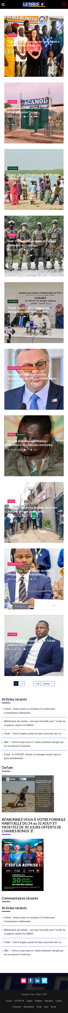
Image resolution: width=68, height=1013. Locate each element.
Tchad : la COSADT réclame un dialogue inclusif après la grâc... (28, 309)
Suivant (46, 683)
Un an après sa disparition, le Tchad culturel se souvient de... (31, 642)
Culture (12, 35)
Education (49, 1001)
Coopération (14, 368)
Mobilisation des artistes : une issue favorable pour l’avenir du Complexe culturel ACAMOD (34, 723)
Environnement (15, 564)
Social (38, 1007)
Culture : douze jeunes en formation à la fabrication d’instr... (33, 43)
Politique (12, 168)
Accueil (8, 1001)
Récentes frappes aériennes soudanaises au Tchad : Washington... (32, 376)
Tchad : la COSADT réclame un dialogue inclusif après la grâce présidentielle (32, 756)
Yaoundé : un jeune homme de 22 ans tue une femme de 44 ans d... (32, 509)
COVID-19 (19, 1001)
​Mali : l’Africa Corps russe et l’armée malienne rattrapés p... (31, 243)
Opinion (11, 235)
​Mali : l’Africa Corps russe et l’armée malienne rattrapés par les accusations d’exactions (34, 744)
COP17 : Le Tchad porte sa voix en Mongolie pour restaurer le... (30, 572)
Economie (17, 1007)
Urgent (29, 1001)
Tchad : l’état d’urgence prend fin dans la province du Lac (33, 733)
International (29, 368)
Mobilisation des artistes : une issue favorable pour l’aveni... (31, 110)
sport (46, 1007)
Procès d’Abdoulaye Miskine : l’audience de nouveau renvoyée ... (31, 443)
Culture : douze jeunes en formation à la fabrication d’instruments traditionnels (29, 711)
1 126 (37, 683)
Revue (53, 1007)
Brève (11, 434)
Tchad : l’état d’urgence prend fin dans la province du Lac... (33, 176)
